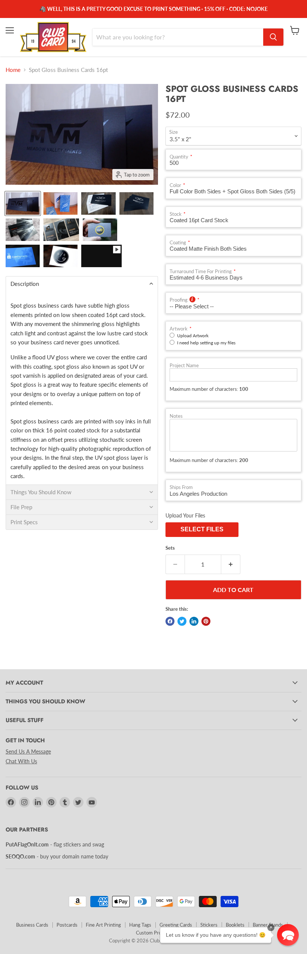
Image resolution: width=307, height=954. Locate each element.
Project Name (184, 365)
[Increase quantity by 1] (230, 564)
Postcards (67, 925)
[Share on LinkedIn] (193, 621)
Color (175, 185)
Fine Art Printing (103, 925)
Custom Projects (153, 933)
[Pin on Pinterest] (205, 621)
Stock (176, 214)
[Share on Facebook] (169, 621)
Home (13, 70)
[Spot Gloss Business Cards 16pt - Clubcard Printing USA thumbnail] (22, 203)
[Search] (273, 37)
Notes (176, 416)
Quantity (179, 157)
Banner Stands (268, 925)
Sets (170, 548)
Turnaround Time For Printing (201, 271)
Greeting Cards (175, 925)
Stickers (209, 925)
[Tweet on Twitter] (181, 621)
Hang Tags (140, 925)
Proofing (179, 300)
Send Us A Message (28, 751)
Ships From (181, 487)
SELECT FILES (202, 529)
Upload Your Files (185, 515)
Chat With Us (21, 761)
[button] (288, 935)
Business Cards (32, 925)
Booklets (235, 925)
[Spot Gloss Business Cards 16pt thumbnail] (101, 256)
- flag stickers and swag (55, 844)
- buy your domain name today (57, 856)
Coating (178, 242)
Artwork (179, 329)
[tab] (82, 283)
